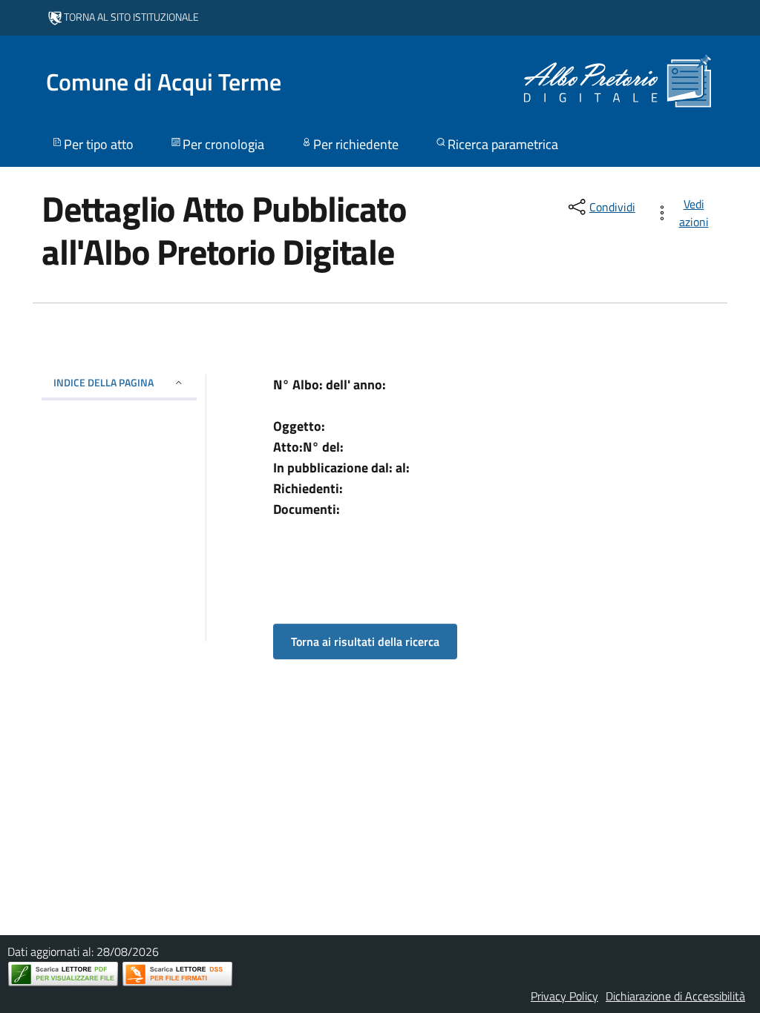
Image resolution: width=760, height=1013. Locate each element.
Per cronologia (223, 144)
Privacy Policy (564, 996)
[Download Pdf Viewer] (63, 974)
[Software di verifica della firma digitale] (177, 974)
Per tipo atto (99, 144)
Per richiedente (356, 144)
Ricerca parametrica (503, 144)
